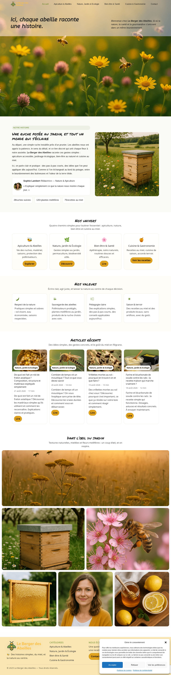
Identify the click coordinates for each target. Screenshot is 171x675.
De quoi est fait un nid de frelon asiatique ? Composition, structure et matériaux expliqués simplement (27, 380)
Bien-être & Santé (112, 4)
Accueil (45, 4)
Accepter (112, 665)
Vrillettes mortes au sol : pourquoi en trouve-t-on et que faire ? (102, 377)
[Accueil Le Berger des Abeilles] (27, 646)
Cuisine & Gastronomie (135, 4)
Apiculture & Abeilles (63, 4)
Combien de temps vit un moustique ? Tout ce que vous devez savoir (66, 377)
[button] (165, 642)
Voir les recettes (141, 260)
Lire (104, 263)
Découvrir (67, 263)
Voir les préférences (156, 665)
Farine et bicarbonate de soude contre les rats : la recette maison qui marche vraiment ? (139, 379)
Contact (154, 4)
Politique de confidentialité (142, 670)
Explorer (29, 263)
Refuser (134, 665)
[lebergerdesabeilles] (20, 4)
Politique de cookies (124, 670)
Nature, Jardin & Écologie (63, 651)
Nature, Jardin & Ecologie (88, 4)
